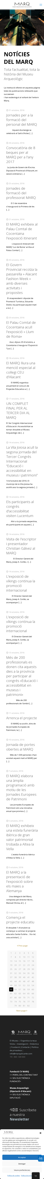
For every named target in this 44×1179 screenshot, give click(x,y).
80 (20, 1005)
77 (28, 1001)
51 (20, 985)
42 (33, 977)
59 (28, 989)
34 (24, 973)
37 (11, 977)
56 (15, 989)
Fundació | (16, 1047)
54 (33, 985)
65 (28, 993)
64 (24, 993)
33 (20, 973)
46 (24, 981)
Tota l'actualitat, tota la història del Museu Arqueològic (22, 74)
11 (28, 957)
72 (33, 997)
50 (15, 985)
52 (24, 985)
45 (20, 981)
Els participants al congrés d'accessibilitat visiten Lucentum (20, 508)
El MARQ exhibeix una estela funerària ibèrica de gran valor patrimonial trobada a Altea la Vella (22, 837)
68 (15, 997)
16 (24, 961)
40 (24, 977)
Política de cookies (13, 1176)
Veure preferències (22, 1170)
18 (33, 961)
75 (20, 1001)
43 (11, 981)
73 (11, 1001)
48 (33, 981)
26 (15, 969)
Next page (21, 1010)
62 (15, 993)
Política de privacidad (28, 1176)
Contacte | (26, 1047)
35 (28, 973)
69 (20, 997)
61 (11, 993)
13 (11, 961)
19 (11, 965)
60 (33, 989)
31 (11, 973)
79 (15, 1005)
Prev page (23, 945)
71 (28, 997)
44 (15, 981)
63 (20, 993)
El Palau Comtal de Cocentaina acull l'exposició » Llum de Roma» (21, 329)
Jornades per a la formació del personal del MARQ (21, 120)
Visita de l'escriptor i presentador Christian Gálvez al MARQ (21, 546)
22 (24, 965)
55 (11, 989)
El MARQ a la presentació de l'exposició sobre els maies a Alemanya (19, 881)
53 (28, 985)
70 (24, 997)
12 (33, 957)
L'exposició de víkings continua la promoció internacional (20, 583)
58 (24, 989)
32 (15, 973)
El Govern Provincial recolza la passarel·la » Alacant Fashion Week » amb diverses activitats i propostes (21, 278)
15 (20, 961)
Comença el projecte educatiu (20, 919)
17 (28, 961)
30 (33, 969)
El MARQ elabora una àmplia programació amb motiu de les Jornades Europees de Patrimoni (21, 787)
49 (11, 985)
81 (24, 1005)
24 (33, 965)
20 (15, 965)
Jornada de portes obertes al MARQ (20, 747)
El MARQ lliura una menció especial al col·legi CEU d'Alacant (20, 370)
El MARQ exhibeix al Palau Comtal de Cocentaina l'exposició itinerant (22, 231)
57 (20, 989)
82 (28, 1005)
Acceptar (22, 1157)
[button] (40, 1133)
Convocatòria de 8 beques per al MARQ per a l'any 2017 (20, 154)
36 (33, 973)
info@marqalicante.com (21, 1053)
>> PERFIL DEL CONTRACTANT (24, 1074)
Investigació (22, 1044)
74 (15, 1001)
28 (24, 969)
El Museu (14, 1040)
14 (15, 961)
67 (11, 997)
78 (33, 1001)
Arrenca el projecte (21, 718)
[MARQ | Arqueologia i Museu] (22, 4)
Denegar (22, 1164)
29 (28, 969)
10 (24, 957)
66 (33, 993)
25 (11, 969)
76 (24, 1001)
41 (28, 977)
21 (20, 965)
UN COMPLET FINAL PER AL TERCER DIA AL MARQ (18, 410)
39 (20, 977)
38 (15, 977)
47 (28, 981)
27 (20, 969)
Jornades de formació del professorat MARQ (21, 193)
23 (28, 965)
